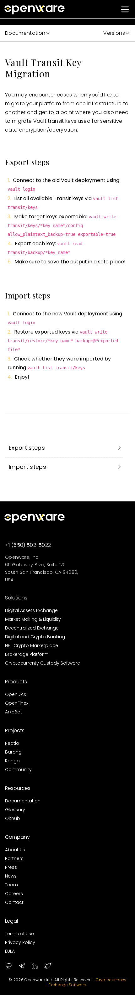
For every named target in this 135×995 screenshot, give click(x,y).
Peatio (12, 743)
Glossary (15, 809)
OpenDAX (15, 694)
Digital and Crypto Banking (35, 637)
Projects (14, 730)
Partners (14, 858)
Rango (12, 761)
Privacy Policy (20, 942)
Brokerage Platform (26, 654)
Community (18, 769)
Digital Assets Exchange (31, 610)
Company (17, 837)
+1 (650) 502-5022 (28, 545)
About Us (15, 850)
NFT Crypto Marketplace (31, 645)
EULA (10, 951)
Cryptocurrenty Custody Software (42, 663)
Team (11, 885)
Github (12, 818)
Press (11, 867)
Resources (17, 788)
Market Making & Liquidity (33, 619)
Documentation (22, 801)
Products (16, 681)
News (11, 876)
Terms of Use (19, 933)
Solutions (16, 597)
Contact (14, 902)
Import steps (27, 467)
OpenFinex (16, 703)
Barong (13, 752)
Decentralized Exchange (32, 628)
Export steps (27, 448)
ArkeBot (13, 712)
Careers (14, 893)
